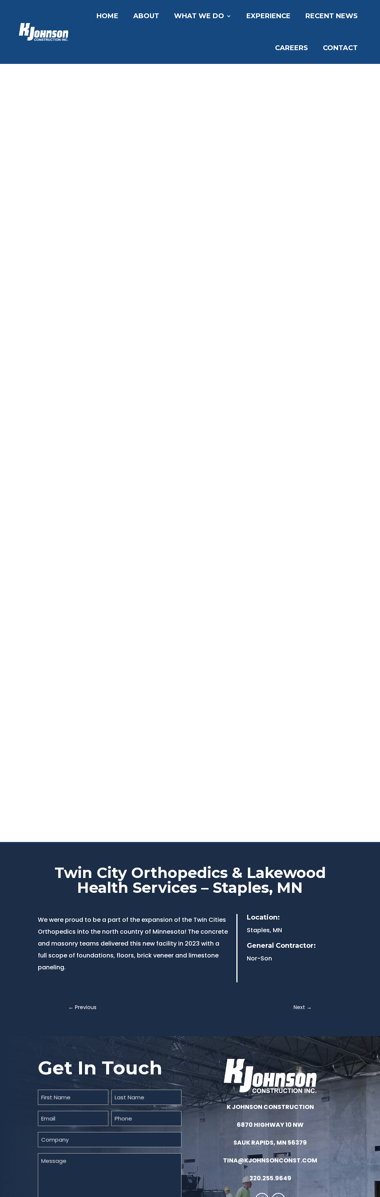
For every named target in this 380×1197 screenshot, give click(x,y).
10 (218, 824)
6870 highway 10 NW (270, 1124)
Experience (268, 16)
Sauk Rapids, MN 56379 (270, 1142)
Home (107, 16)
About (146, 16)
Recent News (331, 16)
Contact (340, 48)
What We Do (199, 16)
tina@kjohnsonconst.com (270, 1160)
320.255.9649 (270, 1178)
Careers (291, 48)
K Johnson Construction (270, 1107)
